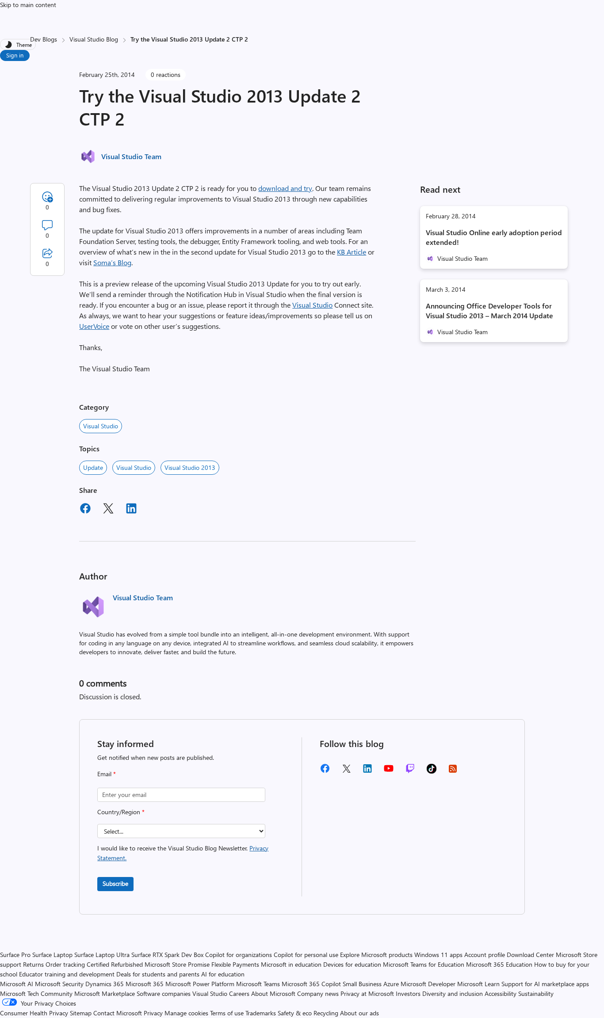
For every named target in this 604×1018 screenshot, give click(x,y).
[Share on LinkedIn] (131, 509)
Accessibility (500, 993)
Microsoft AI (16, 984)
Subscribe (115, 883)
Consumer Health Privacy (34, 1013)
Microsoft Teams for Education (423, 964)
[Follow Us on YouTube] (388, 771)
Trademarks (260, 1013)
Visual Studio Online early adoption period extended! (494, 237)
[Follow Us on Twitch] (410, 771)
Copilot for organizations (238, 954)
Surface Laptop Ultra (102, 954)
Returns (33, 964)
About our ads (359, 1013)
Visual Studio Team (131, 156)
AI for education (223, 974)
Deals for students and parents (157, 974)
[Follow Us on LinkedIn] (367, 771)
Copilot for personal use (306, 954)
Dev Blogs (43, 39)
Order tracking (65, 964)
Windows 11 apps (438, 954)
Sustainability (536, 993)
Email (106, 774)
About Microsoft (273, 993)
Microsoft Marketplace (104, 993)
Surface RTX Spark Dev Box (167, 954)
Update (93, 467)
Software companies (164, 993)
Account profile (484, 954)
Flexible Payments (235, 964)
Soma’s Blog (112, 262)
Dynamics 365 (104, 984)
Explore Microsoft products (376, 954)
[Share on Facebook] (85, 509)
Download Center (530, 954)
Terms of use (227, 1013)
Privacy (154, 1013)
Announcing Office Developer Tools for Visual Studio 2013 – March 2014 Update (489, 310)
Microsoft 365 (145, 984)
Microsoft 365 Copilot (311, 984)
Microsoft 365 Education (499, 964)
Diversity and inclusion (452, 993)
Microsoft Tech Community (36, 993)
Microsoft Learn (478, 984)
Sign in (14, 55)
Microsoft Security (59, 984)
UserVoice (94, 326)
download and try (285, 188)
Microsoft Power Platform (199, 984)
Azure (391, 984)
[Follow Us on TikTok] (431, 771)
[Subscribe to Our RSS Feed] (452, 771)
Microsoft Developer (428, 984)
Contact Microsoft (117, 1013)
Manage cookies (186, 1013)
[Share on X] (108, 509)
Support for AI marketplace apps (545, 984)
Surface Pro (15, 954)
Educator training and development (67, 974)
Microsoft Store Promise (177, 964)
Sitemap (81, 1013)
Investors (408, 993)
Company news (318, 993)
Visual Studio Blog (93, 39)
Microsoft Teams (258, 984)
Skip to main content (28, 4)
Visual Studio (312, 304)
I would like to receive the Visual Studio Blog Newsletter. (182, 853)
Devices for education (352, 964)
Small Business (362, 984)
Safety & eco (295, 1013)
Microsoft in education (291, 964)
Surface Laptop (52, 954)
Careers (239, 993)
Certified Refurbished (115, 964)
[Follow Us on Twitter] (346, 771)
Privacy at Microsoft (367, 993)
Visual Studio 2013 (189, 467)
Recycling (325, 1013)
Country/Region (121, 812)
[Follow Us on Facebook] (325, 771)
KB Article (351, 251)
